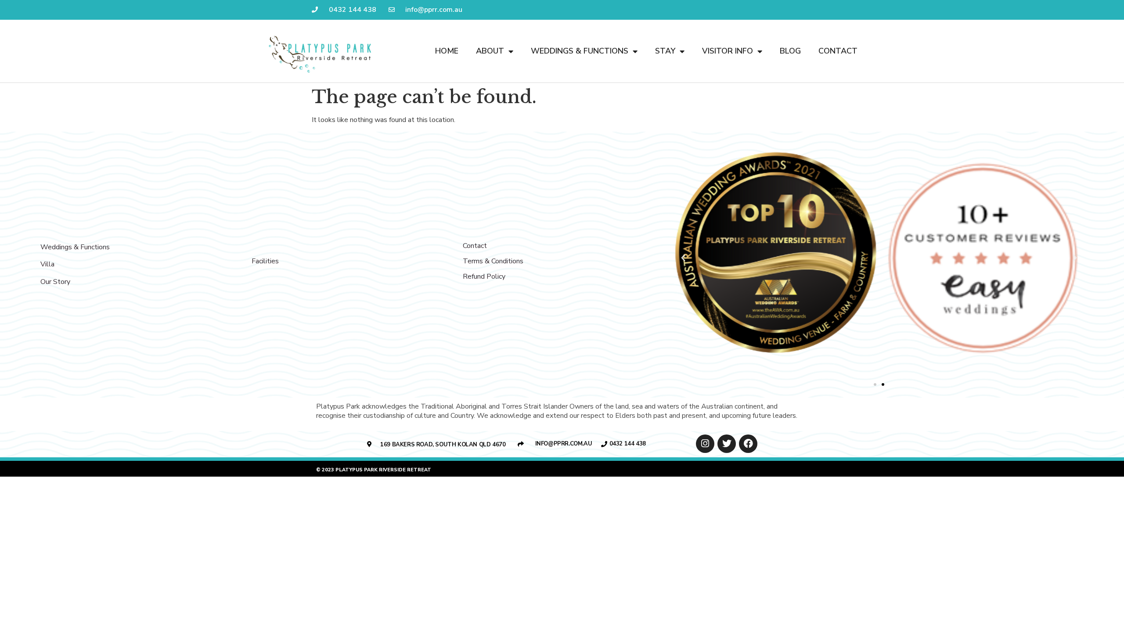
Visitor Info (727, 51)
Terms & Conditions (493, 261)
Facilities (265, 261)
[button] (875, 384)
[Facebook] (748, 443)
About (490, 51)
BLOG (790, 51)
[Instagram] (705, 443)
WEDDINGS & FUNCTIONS (579, 51)
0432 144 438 (627, 444)
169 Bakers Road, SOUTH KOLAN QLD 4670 (442, 445)
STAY (665, 51)
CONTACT (837, 51)
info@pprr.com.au (563, 444)
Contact (475, 246)
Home (446, 51)
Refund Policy (484, 276)
